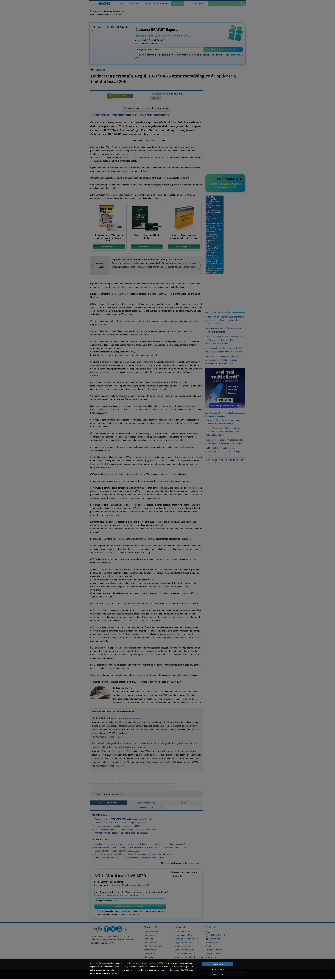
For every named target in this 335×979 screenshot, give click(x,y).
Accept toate (218, 964)
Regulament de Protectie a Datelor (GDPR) (146, 963)
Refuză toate (218, 975)
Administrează (218, 969)
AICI (186, 970)
